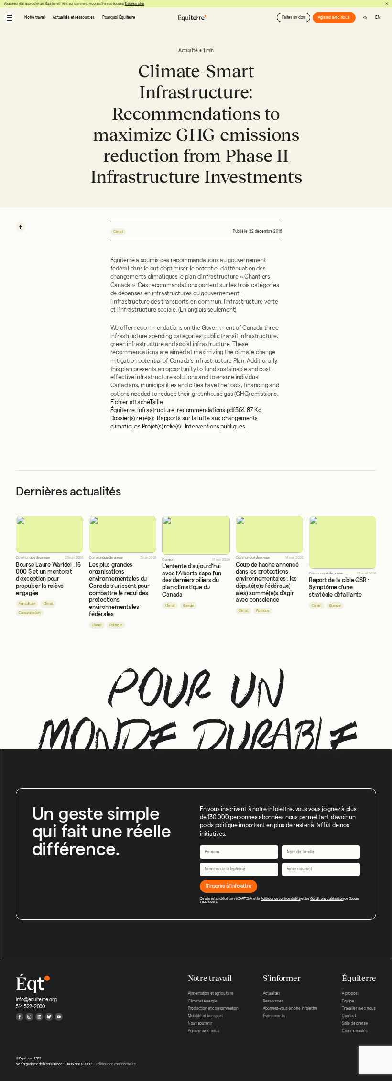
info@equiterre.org (36, 999)
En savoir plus (134, 3)
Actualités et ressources (73, 17)
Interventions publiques (215, 426)
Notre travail (34, 17)
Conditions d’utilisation (327, 898)
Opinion (168, 559)
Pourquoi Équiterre (118, 17)
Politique (115, 625)
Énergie (188, 605)
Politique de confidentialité (280, 898)
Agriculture (27, 603)
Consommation (30, 612)
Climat (118, 231)
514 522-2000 (30, 1006)
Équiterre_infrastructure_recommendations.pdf (172, 410)
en (378, 17)
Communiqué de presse (33, 557)
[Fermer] (386, 3)
